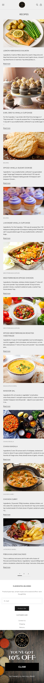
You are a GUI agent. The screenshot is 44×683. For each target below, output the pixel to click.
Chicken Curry (10, 499)
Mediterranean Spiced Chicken (18, 278)
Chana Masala (10, 446)
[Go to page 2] (28, 574)
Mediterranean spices (11, 273)
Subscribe (22, 608)
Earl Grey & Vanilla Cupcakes (17, 113)
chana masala (8, 441)
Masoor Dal (9, 391)
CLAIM (22, 667)
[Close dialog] (41, 632)
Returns (22, 627)
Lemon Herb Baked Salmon (16, 51)
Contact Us (22, 621)
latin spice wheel (9, 549)
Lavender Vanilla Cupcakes (16, 223)
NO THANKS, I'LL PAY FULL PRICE (22, 676)
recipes (6, 163)
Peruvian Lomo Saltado (14, 554)
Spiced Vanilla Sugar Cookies (17, 168)
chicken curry (8, 494)
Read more (6, 64)
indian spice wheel (10, 386)
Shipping (22, 624)
